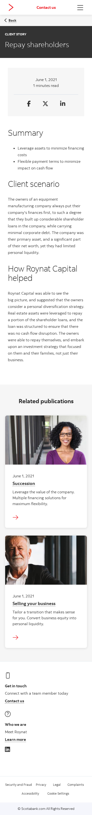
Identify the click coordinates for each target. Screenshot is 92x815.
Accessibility (30, 793)
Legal (57, 785)
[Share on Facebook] (29, 104)
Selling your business (34, 603)
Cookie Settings (58, 793)
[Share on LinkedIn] (62, 104)
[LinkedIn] (7, 749)
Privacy (41, 785)
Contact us (46, 7)
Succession (24, 483)
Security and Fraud (18, 785)
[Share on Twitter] (45, 104)
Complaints (75, 785)
